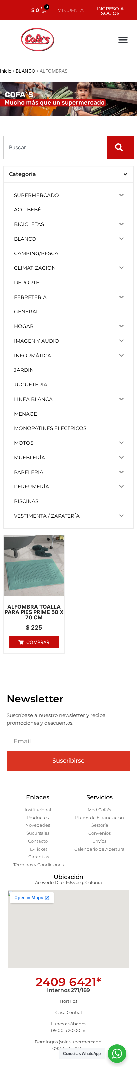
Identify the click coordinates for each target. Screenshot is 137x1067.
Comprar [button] (37, 642)
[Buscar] (120, 147)
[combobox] (53, 147)
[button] (122, 39)
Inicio (5, 71)
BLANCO (25, 71)
